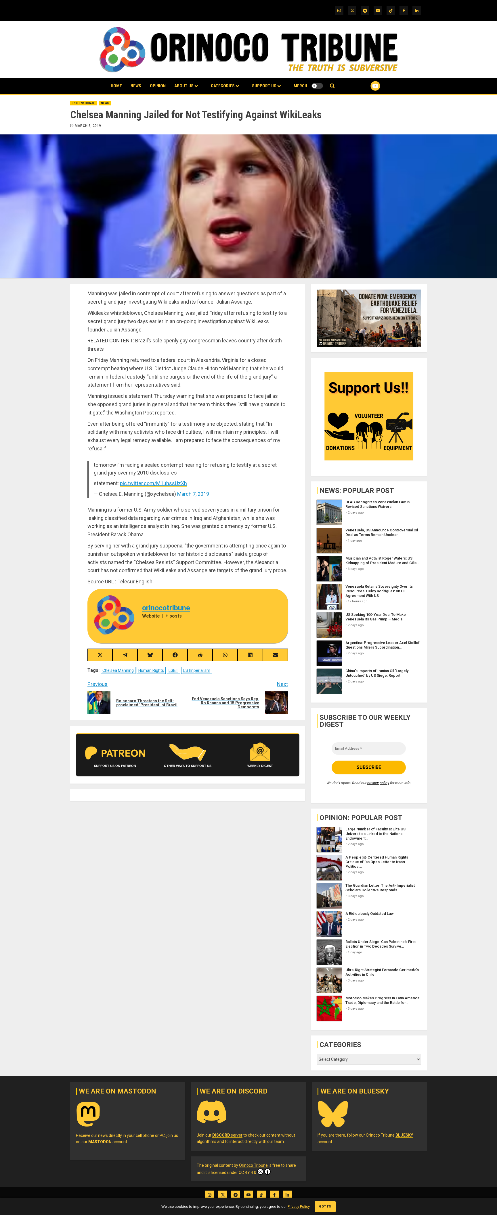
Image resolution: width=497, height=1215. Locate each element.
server (227, 1135)
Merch (300, 85)
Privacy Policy (298, 1206)
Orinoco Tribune (253, 1165)
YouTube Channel (366, 85)
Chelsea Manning (118, 670)
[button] (332, 86)
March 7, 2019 (193, 494)
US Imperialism (196, 670)
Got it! (325, 1206)
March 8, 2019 (88, 126)
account (107, 1141)
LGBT (173, 670)
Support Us (264, 85)
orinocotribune (166, 608)
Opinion (158, 85)
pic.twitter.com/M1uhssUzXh (153, 483)
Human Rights (151, 670)
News (136, 85)
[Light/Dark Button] (317, 86)
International (83, 103)
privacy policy (378, 783)
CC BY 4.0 (247, 1172)
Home (116, 85)
